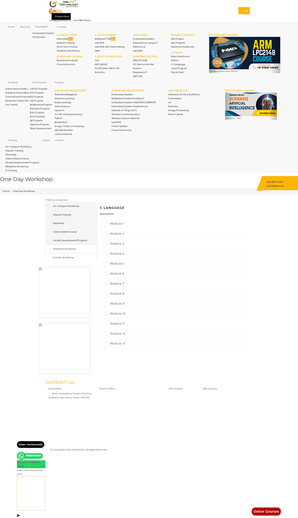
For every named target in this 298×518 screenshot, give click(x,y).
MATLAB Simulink (64, 130)
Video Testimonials (31, 444)
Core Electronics (66, 64)
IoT (170, 102)
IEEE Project (177, 38)
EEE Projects (36, 96)
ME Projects (36, 120)
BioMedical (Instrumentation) (128, 98)
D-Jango (210, 416)
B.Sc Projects (37, 112)
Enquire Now (62, 16)
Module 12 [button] (117, 333)
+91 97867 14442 (66, 412)
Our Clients (11, 104)
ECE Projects (37, 92)
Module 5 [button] (117, 263)
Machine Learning (64, 98)
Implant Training (66, 42)
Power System (120, 126)
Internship (65, 38)
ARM (97, 50)
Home (11, 26)
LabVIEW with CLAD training (110, 46)
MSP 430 (137, 76)
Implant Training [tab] (62, 214)
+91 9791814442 (119, 411)
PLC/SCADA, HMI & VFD (107, 68)
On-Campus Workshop (18, 146)
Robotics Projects (39, 108)
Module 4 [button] (117, 253)
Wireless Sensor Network (126, 118)
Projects (59, 82)
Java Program (179, 68)
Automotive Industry (16, 88)
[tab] (175, 224)
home (6, 191)
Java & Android (63, 134)
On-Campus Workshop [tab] (66, 206)
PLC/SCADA (39, 37)
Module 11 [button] (117, 323)
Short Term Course (67, 46)
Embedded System (43, 33)
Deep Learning (63, 102)
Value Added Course (17, 158)
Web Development (40, 128)
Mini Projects (178, 42)
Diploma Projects (39, 124)
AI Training (11, 170)
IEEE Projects (39, 82)
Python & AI (139, 46)
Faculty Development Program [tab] (70, 240)
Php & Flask (177, 72)
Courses (61, 26)
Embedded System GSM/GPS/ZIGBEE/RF (134, 102)
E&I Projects (36, 100)
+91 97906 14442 (66, 420)
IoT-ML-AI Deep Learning (68, 114)
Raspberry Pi (140, 72)
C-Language (178, 64)
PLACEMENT (41, 26)
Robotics (100, 72)
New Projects (175, 114)
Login (245, 10)
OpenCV (59, 110)
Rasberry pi (177, 396)
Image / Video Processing (69, 126)
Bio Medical (177, 408)
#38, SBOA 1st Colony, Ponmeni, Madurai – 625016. (131, 393)
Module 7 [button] (117, 283)
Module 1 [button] (116, 223)
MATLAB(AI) (101, 64)
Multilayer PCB (105, 38)
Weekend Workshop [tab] (64, 248)
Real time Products (67, 60)
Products (13, 82)
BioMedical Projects (41, 104)
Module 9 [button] (117, 303)
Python (175, 60)
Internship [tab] (58, 223)
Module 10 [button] (118, 313)
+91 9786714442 (82, 20)
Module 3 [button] (117, 243)
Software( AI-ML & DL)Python (184, 94)
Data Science (62, 106)
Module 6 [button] (117, 273)
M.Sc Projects (37, 116)
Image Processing (178, 110)
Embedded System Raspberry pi (130, 106)
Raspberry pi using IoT (145, 42)
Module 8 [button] (117, 293)
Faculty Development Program (22, 162)
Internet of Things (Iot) (183, 404)
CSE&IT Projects (38, 88)
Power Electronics (122, 130)
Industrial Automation (17, 92)
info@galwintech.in (60, 20)
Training (12, 140)
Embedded (174, 98)
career (46, 140)
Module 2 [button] (117, 233)
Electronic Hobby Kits (182, 46)
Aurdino (175, 400)
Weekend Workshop (68, 50)
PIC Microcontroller (143, 64)
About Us (25, 26)
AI (206, 392)
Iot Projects (211, 420)
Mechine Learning (215, 396)
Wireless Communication (126, 114)
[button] (214, 55)
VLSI (97, 60)
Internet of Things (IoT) (124, 110)
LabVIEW (99, 42)
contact (59, 140)
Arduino (137, 68)
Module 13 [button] (117, 343)
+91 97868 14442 (66, 416)
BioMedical (61, 122)
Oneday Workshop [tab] (63, 257)
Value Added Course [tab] (65, 231)
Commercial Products (17, 96)
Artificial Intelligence (66, 94)
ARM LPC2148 (140, 60)
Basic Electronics (180, 56)
